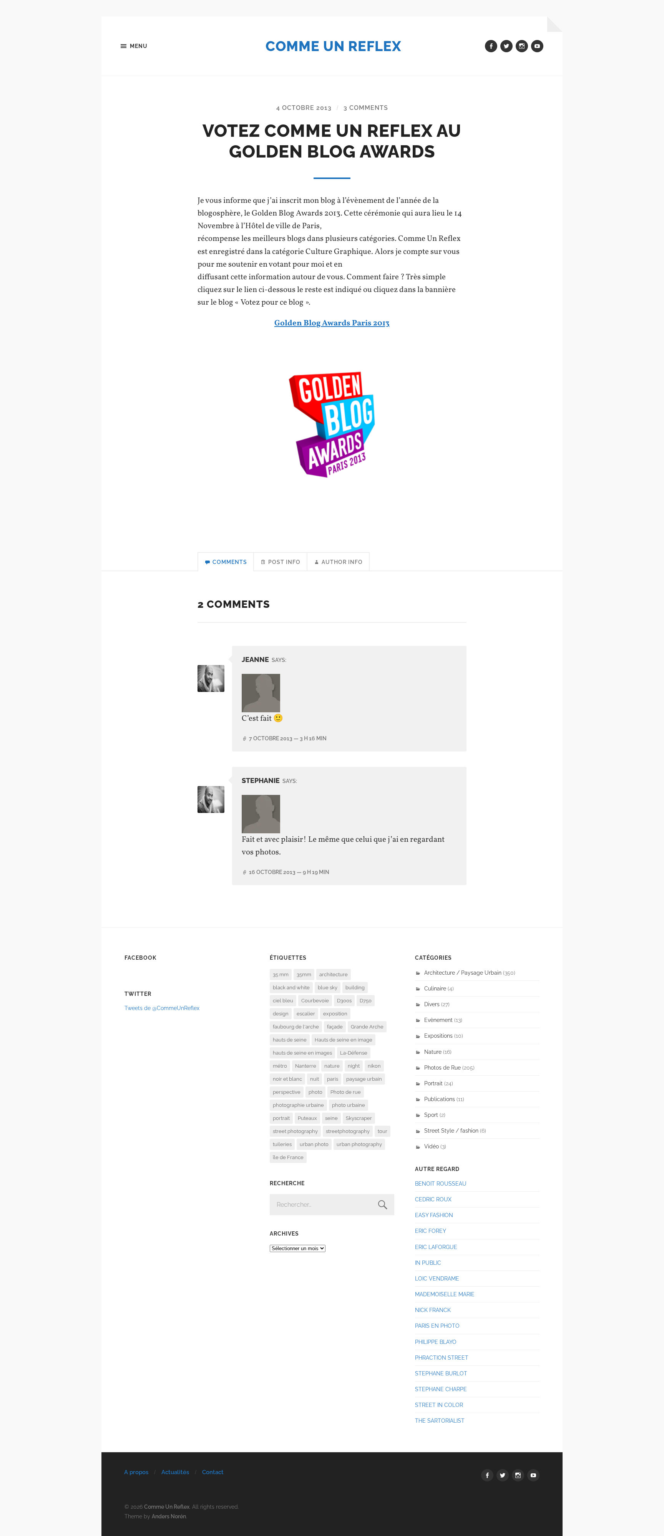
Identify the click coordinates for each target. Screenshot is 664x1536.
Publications (439, 1099)
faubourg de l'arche (296, 1027)
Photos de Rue (442, 1067)
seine (331, 1118)
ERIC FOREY (430, 1230)
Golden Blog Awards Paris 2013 (332, 323)
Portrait (433, 1083)
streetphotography (348, 1131)
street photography (295, 1131)
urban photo (314, 1144)
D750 (366, 1001)
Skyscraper (359, 1118)
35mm (304, 974)
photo (315, 1092)
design (281, 1014)
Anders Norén (169, 1516)
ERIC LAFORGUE (436, 1247)
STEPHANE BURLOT (441, 1373)
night (354, 1066)
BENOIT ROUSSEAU (440, 1183)
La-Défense (353, 1053)
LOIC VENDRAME (437, 1278)
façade (335, 1027)
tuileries (282, 1144)
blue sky (327, 987)
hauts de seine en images (302, 1053)
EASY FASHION (434, 1215)
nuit (314, 1079)
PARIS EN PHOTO (437, 1325)
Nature (433, 1051)
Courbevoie (315, 1001)
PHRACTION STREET (441, 1357)
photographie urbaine (298, 1105)
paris (332, 1079)
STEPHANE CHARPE (441, 1389)
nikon (374, 1066)
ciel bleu (283, 1001)
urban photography (359, 1144)
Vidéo (431, 1146)
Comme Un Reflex (333, 46)
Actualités (175, 1472)
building (355, 987)
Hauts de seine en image (343, 1040)
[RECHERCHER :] (332, 1204)
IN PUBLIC (428, 1262)
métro (280, 1066)
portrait (281, 1118)
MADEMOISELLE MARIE (445, 1294)
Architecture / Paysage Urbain (462, 972)
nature (332, 1066)
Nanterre (305, 1066)
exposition (335, 1014)
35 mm (281, 974)
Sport (431, 1114)
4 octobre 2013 (304, 107)
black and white (291, 987)
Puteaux (307, 1118)
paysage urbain (364, 1079)
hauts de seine (290, 1040)
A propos (136, 1472)
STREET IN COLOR (439, 1405)
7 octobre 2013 (288, 738)
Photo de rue (345, 1092)
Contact (213, 1472)
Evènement (438, 1020)
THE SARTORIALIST (440, 1420)
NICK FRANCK (433, 1310)
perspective (286, 1092)
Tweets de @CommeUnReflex (161, 1008)
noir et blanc (287, 1079)
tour (382, 1131)
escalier (306, 1014)
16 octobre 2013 (289, 872)
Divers (432, 1004)
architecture (333, 974)
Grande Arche (367, 1027)
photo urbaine (348, 1105)
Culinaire (435, 988)
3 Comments (366, 107)
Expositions (438, 1035)
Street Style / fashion (451, 1130)
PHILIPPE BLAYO (435, 1342)
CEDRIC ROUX (433, 1199)
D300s (344, 1001)
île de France (288, 1157)
